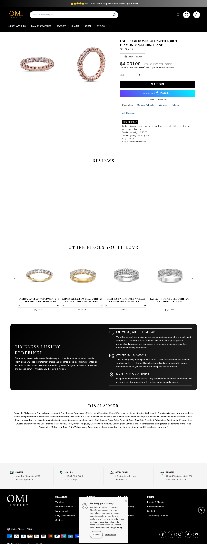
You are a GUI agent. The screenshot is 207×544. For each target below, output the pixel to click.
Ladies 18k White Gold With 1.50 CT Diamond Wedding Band (125, 300)
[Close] (126, 501)
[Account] (178, 14)
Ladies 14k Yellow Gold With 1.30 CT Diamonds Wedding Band (38, 300)
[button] (201, 510)
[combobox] (74, 14)
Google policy (116, 528)
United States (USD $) (22, 529)
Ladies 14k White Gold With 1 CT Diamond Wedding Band (168, 300)
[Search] (114, 14)
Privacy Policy (102, 528)
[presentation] (15, 278)
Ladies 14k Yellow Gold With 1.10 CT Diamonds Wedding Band (82, 300)
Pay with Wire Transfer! (157, 64)
